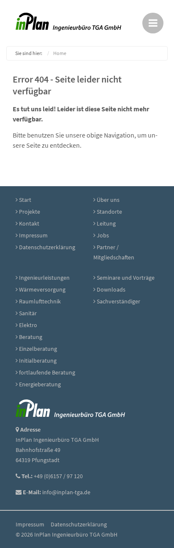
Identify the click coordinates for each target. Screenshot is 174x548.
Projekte (29, 211)
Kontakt (29, 223)
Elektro (28, 325)
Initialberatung (38, 360)
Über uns (108, 200)
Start (25, 200)
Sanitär (28, 313)
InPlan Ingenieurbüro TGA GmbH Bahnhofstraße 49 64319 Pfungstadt (57, 450)
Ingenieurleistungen (44, 277)
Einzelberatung (38, 348)
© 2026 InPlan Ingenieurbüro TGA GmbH (66, 534)
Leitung (106, 223)
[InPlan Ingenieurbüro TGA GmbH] (70, 408)
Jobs (103, 235)
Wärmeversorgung (42, 289)
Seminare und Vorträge (126, 277)
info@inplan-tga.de (66, 492)
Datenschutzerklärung (47, 247)
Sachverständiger (118, 301)
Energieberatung (40, 384)
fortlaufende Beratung (47, 372)
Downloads (111, 289)
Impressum (33, 235)
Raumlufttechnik (40, 301)
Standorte (109, 211)
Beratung (30, 337)
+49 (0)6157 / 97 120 (58, 476)
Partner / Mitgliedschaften (113, 252)
